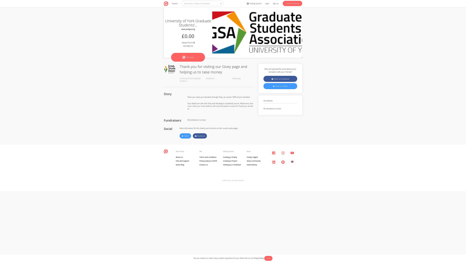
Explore (175, 3)
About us (179, 157)
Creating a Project (230, 161)
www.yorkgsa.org (188, 29)
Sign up (276, 3)
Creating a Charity (230, 157)
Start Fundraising (292, 3)
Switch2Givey (252, 165)
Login (267, 3)
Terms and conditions (207, 157)
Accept (268, 258)
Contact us (203, 165)
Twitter (186, 136)
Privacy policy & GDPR (208, 161)
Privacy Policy (259, 258)
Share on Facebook (281, 79)
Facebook (201, 136)
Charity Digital (252, 157)
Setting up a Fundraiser (232, 165)
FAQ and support (182, 161)
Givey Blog (180, 165)
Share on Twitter (281, 86)
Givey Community (254, 161)
